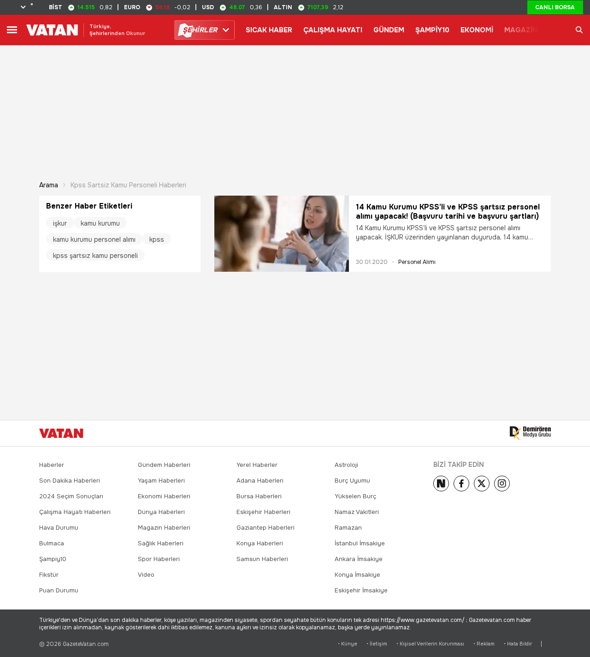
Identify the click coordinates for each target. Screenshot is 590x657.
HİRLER (200, 30)
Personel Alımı (417, 262)
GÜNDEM (388, 30)
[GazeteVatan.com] (61, 433)
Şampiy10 (52, 559)
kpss (156, 239)
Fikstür (49, 575)
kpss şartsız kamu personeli (95, 255)
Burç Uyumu (352, 480)
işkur (60, 223)
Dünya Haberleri (161, 512)
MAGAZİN (520, 30)
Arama (48, 185)
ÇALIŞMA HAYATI (332, 30)
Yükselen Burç (355, 496)
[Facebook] (461, 483)
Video (146, 575)
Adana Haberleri (259, 480)
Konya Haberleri (259, 543)
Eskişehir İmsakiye (361, 590)
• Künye (347, 644)
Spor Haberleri (159, 559)
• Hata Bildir (518, 644)
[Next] (441, 483)
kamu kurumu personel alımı (94, 239)
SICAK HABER (269, 30)
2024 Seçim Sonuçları (71, 496)
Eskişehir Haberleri (263, 512)
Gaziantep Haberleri (265, 528)
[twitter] (482, 483)
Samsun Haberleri (262, 559)
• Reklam (484, 644)
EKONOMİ (476, 30)
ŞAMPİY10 (432, 30)
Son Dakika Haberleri (69, 480)
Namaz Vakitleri (357, 512)
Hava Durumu (58, 528)
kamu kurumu (100, 223)
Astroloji (346, 465)
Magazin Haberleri (164, 528)
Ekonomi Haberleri (164, 496)
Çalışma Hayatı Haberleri (75, 512)
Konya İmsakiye (357, 575)
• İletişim (376, 644)
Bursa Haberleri (259, 496)
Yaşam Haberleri (161, 480)
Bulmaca (51, 543)
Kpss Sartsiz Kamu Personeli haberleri (128, 185)
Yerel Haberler (256, 465)
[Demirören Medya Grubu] (530, 433)
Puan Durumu (58, 590)
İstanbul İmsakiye (360, 543)
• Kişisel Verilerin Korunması (430, 644)
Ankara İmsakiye (359, 559)
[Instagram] (502, 483)
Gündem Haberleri (164, 465)
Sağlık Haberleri (160, 543)
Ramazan (348, 528)
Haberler (51, 465)
